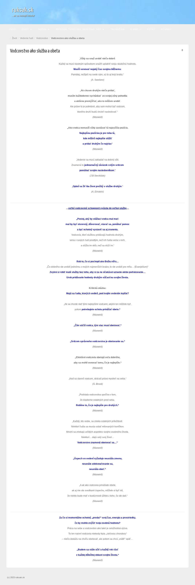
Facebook (181, 12)
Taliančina (118, 29)
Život (25, 29)
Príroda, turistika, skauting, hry (78, 29)
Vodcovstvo (42, 38)
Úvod (12, 29)
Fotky (151, 29)
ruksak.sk (23, 10)
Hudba (42, 29)
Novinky (166, 29)
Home (8, 38)
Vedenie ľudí (26, 38)
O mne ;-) (135, 29)
